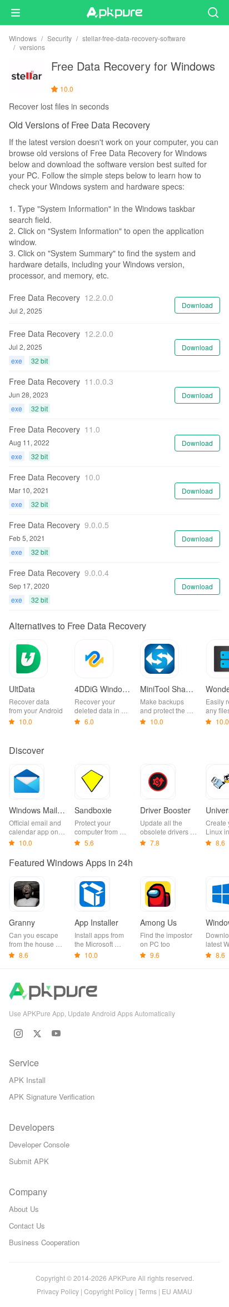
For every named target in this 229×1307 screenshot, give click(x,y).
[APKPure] (114, 12)
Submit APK (29, 1161)
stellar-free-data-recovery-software (134, 38)
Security (59, 38)
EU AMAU (177, 1291)
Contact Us (27, 1225)
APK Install (27, 1080)
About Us (24, 1209)
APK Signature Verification (51, 1096)
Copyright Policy (108, 1291)
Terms (147, 1291)
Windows (23, 38)
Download (197, 305)
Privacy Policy (58, 1291)
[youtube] (56, 1033)
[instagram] (18, 1033)
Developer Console (39, 1144)
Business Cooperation (44, 1242)
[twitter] (37, 1033)
